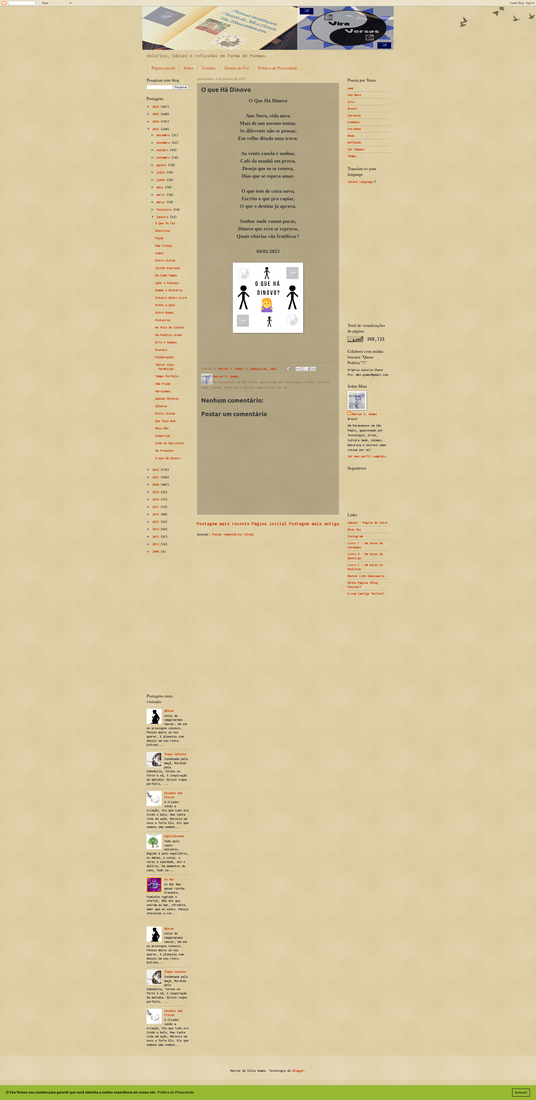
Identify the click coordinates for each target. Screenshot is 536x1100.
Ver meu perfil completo (367, 456)
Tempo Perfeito (167, 376)
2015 (156, 522)
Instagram (355, 536)
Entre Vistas (165, 260)
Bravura (161, 350)
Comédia (353, 122)
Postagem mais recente (223, 523)
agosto (162, 165)
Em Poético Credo (168, 335)
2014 (156, 529)
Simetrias (162, 436)
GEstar (169, 710)
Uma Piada (162, 383)
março (161, 202)
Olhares (161, 406)
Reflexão (354, 142)
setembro (163, 157)
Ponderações (164, 357)
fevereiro (164, 209)
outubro (163, 150)
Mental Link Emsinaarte (366, 576)
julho (161, 172)
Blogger (298, 1070)
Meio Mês (162, 428)
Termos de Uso (236, 68)
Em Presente (164, 450)
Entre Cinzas (165, 413)
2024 (156, 121)
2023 (156, 129)
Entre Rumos (164, 312)
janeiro (163, 217)
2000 (156, 551)
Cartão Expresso (167, 268)
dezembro (163, 135)
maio (160, 187)
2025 (156, 114)
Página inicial (163, 68)
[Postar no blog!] (302, 369)
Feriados (354, 129)
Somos (159, 253)
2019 (156, 492)
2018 (156, 499)
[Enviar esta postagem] (288, 368)
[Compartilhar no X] (306, 369)
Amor (351, 88)
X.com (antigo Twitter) (366, 593)
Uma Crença (163, 245)
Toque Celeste (175, 754)
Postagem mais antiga (314, 523)
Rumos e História (168, 290)
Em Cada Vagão (166, 275)
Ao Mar (169, 879)
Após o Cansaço (167, 283)
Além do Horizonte (169, 443)
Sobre (188, 68)
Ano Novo (354, 95)
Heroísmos (162, 391)
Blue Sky (354, 529)
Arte (351, 102)
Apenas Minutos (167, 398)
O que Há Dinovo (167, 458)
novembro (163, 142)
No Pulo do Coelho (169, 327)
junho (161, 180)
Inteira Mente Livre (171, 297)
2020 (156, 484)
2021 (156, 477)
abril (161, 194)
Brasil (353, 108)
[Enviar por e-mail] (298, 369)
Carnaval (354, 115)
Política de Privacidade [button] (176, 1092)
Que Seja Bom (165, 421)
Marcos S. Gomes (364, 414)
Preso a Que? (165, 305)
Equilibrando (174, 836)
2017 (156, 507)
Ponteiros (162, 320)
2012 (156, 544)
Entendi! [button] (521, 1092)
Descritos (162, 230)
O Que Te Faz (165, 223)
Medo (351, 135)
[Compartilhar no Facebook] (310, 369)
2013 (156, 536)
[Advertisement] (167, 624)
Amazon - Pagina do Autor (368, 522)
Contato (208, 68)
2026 (156, 106)
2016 (156, 514)
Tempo (352, 156)
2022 (156, 469)
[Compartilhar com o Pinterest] (314, 369)
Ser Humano (356, 149)
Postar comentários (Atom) (233, 534)
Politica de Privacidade (277, 68)
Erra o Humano (166, 342)
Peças (159, 238)
